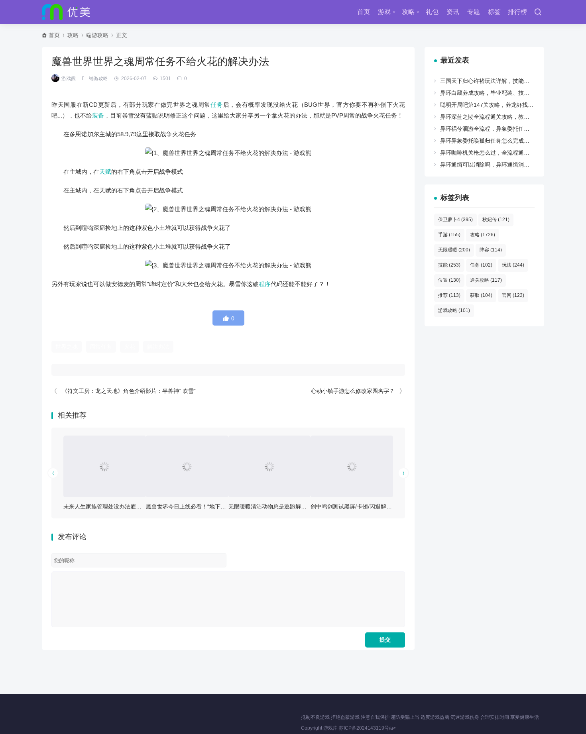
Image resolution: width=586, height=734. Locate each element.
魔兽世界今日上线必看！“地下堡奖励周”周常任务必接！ (215, 506)
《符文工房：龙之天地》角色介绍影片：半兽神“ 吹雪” (129, 391)
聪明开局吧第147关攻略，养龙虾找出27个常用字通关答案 (512, 105)
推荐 (449, 295)
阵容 (491, 250)
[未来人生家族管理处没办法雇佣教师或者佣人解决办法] (104, 466)
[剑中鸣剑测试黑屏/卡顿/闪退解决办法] (352, 466)
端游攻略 (97, 35)
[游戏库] (66, 12)
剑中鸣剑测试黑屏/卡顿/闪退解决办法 (357, 506)
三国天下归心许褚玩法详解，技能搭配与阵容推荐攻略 (507, 81)
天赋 (105, 171)
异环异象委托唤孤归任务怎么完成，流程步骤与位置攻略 (510, 140)
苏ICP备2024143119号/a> (367, 728)
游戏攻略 (454, 310)
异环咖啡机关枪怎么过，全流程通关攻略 (490, 152)
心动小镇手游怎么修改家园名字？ (353, 391)
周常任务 (101, 346)
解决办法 (158, 346)
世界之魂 (66, 346)
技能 (449, 265)
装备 (98, 115)
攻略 (408, 11)
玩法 (513, 265)
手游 (449, 234)
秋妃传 (495, 219)
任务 (216, 104)
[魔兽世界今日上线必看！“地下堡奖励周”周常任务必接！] (187, 466)
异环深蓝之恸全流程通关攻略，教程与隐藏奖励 (498, 117)
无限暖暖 (454, 250)
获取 (481, 295)
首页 (363, 11)
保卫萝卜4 (455, 219)
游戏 (384, 11)
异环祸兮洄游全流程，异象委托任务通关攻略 (496, 129)
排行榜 (517, 11)
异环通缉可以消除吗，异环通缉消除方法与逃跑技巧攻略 (510, 164)
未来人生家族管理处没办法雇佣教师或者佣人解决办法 (130, 506)
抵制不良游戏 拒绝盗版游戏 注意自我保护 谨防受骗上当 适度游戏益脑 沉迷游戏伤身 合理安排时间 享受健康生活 (420, 717)
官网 (513, 295)
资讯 (452, 11)
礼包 (432, 11)
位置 (449, 280)
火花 (129, 346)
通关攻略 (486, 280)
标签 (494, 11)
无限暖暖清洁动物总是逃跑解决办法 (273, 506)
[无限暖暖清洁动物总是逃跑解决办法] (269, 466)
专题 (473, 11)
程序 (265, 284)
